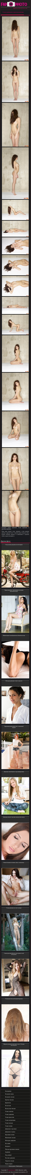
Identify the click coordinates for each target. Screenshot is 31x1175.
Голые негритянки (10, 1120)
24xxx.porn (12, 1166)
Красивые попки (9, 1134)
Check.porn (19, 1166)
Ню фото (7, 1146)
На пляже (7, 1143)
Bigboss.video (17, 8)
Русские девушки (10, 1158)
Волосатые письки (10, 1108)
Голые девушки (9, 1114)
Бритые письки (9, 1099)
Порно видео (8, 1163)
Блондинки (8, 1091)
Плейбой (7, 1152)
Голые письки (9, 1123)
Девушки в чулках (10, 1131)
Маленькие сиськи (10, 1137)
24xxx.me (24, 8)
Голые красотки (9, 1117)
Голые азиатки (9, 1111)
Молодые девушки (10, 1140)
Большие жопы (9, 1094)
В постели (8, 1105)
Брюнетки (8, 1102)
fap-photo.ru (11, 1170)
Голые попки (8, 1126)
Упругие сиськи (9, 1161)
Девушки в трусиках (11, 1129)
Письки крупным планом (12, 1149)
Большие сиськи (9, 1097)
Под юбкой (8, 1155)
